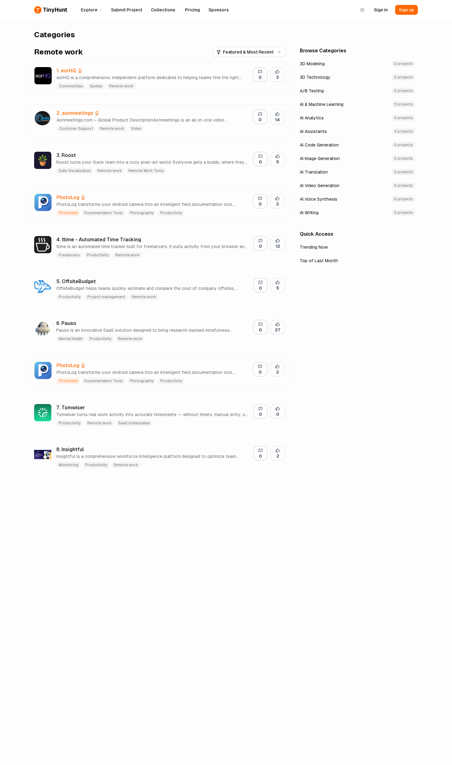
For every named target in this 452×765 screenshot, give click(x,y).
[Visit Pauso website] (80, 323)
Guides (96, 86)
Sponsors (218, 9)
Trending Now (314, 247)
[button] (159, 78)
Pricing (192, 9)
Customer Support (76, 128)
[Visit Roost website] (80, 155)
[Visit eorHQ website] (86, 70)
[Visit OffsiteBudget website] (100, 281)
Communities (71, 86)
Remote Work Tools (146, 171)
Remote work (121, 86)
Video (136, 128)
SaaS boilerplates (134, 423)
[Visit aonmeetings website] (103, 113)
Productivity (171, 213)
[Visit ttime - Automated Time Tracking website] (145, 239)
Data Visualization (75, 171)
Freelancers (69, 255)
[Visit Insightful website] (88, 449)
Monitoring (68, 465)
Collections (163, 9)
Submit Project (126, 9)
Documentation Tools (103, 213)
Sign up (406, 9)
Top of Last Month (319, 260)
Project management (106, 297)
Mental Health (71, 339)
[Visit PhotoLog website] (89, 197)
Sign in (381, 9)
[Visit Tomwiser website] (89, 407)
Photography (141, 213)
